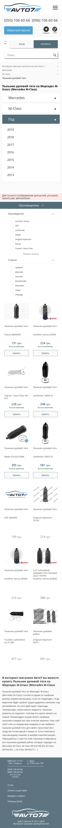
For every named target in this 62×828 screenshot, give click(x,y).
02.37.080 (14, 641)
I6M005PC (12, 334)
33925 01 (43, 456)
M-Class (6, 74)
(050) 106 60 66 (17, 20)
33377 (42, 641)
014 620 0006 (14, 456)
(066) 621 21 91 (15, 760)
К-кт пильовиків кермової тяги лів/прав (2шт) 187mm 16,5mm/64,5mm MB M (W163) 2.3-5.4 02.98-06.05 (45, 573)
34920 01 (43, 395)
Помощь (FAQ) (15, 801)
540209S (10, 517)
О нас (10, 785)
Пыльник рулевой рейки (42, 632)
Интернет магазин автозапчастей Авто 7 (23, 66)
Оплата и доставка (17, 790)
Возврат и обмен (16, 795)
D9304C (45, 578)
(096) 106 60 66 (45, 20)
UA (5, 41)
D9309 (44, 334)
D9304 (15, 578)
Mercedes (7, 70)
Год (11, 119)
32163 (42, 519)
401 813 (16, 397)
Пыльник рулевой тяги (14, 78)
